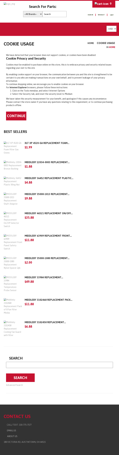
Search (16, 358)
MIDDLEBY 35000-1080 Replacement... (47, 258)
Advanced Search (14, 385)
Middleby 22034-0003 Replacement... (47, 162)
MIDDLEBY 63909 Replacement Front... (48, 235)
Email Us (10, 430)
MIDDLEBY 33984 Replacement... (44, 277)
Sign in (90, 15)
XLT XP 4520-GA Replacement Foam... (47, 143)
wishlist (101, 15)
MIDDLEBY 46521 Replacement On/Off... (49, 213)
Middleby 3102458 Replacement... (45, 322)
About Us (11, 436)
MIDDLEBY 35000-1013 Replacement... (47, 194)
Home (91, 43)
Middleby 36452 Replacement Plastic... (49, 178)
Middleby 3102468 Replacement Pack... (48, 299)
